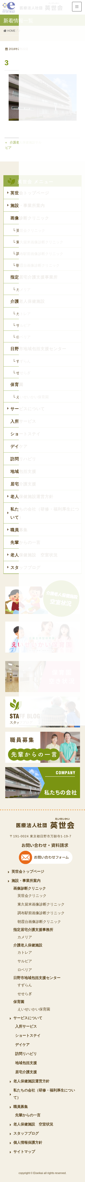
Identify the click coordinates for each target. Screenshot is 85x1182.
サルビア (24, 961)
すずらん (24, 985)
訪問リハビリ (26, 1054)
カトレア (24, 952)
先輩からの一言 (28, 1115)
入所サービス (26, 1026)
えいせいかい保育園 (33, 1009)
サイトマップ (24, 1151)
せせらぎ (24, 994)
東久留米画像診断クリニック (41, 904)
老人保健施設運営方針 (31, 1081)
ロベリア (24, 970)
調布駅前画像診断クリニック (41, 913)
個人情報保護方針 (27, 1142)
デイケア (22, 1045)
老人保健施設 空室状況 (33, 1124)
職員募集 (20, 1107)
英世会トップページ (28, 871)
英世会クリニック (31, 896)
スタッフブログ (26, 1133)
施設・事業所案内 (26, 881)
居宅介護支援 (26, 1072)
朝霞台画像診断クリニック (39, 922)
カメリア (24, 937)
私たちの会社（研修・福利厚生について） (44, 1093)
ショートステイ (28, 1035)
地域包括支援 (26, 1063)
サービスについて (27, 1018)
